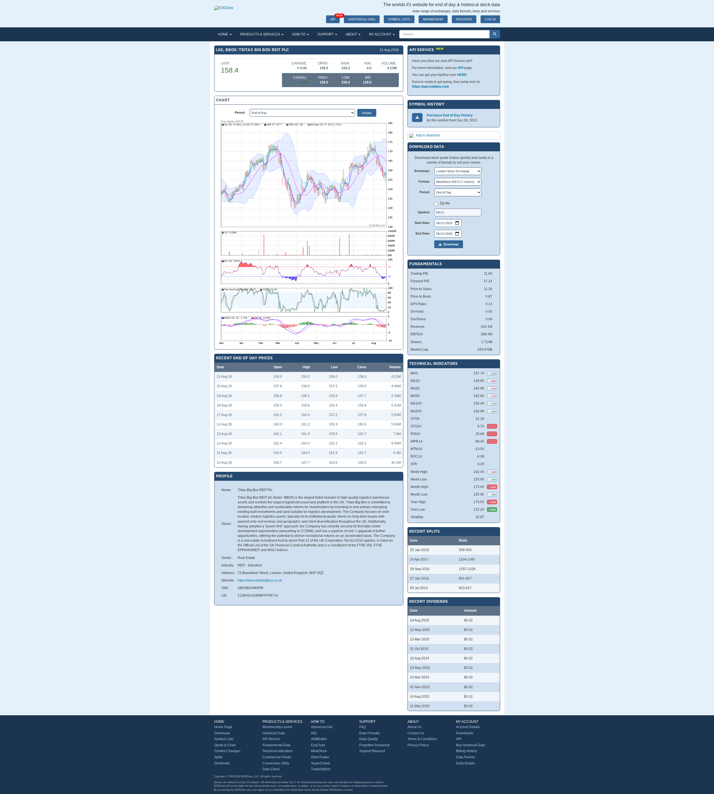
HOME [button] (223, 34)
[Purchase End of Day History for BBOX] (417, 117)
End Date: (423, 233)
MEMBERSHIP (433, 19)
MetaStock (319, 751)
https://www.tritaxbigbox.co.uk (260, 580)
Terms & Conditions (422, 739)
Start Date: (422, 222)
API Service (271, 739)
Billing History (466, 751)
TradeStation (321, 769)
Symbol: (424, 212)
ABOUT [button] (352, 34)
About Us (414, 727)
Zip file (445, 203)
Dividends (222, 763)
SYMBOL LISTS (399, 19)
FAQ (362, 727)
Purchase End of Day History (450, 115)
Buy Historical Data (470, 745)
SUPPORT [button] (325, 34)
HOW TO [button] (299, 34)
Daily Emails (465, 763)
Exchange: (422, 171)
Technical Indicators (277, 751)
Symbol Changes (227, 751)
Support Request (372, 751)
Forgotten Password (374, 745)
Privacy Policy (418, 745)
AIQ (314, 733)
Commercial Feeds (276, 757)
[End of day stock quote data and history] (223, 5)
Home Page (223, 727)
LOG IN (490, 19)
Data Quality (368, 739)
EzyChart (318, 745)
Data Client (270, 769)
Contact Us (415, 733)
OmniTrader (320, 757)
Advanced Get (321, 727)
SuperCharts (320, 763)
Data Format (465, 757)
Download (450, 244)
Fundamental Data (276, 745)
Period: (240, 112)
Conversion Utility (275, 763)
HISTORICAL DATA (361, 19)
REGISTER (464, 19)
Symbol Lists (223, 739)
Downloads (464, 733)
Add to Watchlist (428, 135)
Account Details (468, 727)
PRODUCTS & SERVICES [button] (260, 34)
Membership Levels (277, 727)
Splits (218, 757)
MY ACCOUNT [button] (380, 34)
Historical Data (273, 733)
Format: (424, 181)
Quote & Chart (225, 745)
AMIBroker (319, 739)
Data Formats (369, 733)
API (335, 18)
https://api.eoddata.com (430, 87)
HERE (462, 75)
